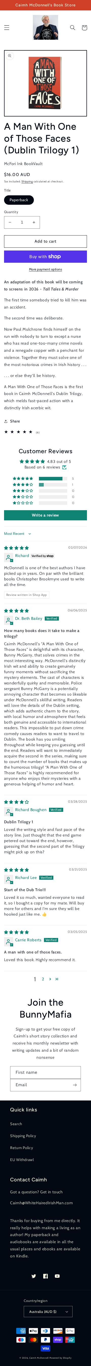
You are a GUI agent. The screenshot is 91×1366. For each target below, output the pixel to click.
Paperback (19, 200)
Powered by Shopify (61, 1358)
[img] (16, 548)
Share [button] (15, 421)
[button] (6, 28)
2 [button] (43, 979)
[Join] (75, 1085)
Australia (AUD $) (42, 1312)
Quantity (11, 212)
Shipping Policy (23, 1136)
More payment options (45, 269)
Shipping (27, 181)
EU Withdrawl (22, 1159)
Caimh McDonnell (39, 1358)
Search (16, 1124)
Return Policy (21, 1147)
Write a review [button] (45, 515)
